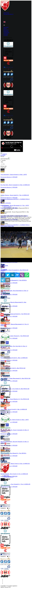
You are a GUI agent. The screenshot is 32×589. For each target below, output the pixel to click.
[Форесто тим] (3, 288)
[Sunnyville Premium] (17, 71)
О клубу (6, 35)
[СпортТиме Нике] (17, 61)
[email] (7, 280)
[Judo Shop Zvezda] (4, 139)
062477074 (6, 12)
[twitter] (7, 275)
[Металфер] (3, 291)
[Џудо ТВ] (17, 41)
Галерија (6, 33)
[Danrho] (3, 319)
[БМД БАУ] (3, 286)
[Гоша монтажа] (3, 297)
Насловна (6, 27)
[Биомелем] (3, 345)
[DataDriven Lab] (17, 52)
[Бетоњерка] (3, 284)
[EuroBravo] (17, 64)
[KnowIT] (3, 342)
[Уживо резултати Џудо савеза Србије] (17, 85)
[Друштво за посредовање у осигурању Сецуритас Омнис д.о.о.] (3, 357)
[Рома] (3, 294)
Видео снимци (7, 206)
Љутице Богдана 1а (8, 14)
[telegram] (3, 280)
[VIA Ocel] (17, 80)
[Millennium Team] (17, 45)
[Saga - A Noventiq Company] (3, 349)
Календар (6, 31)
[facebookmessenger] (17, 275)
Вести (5, 28)
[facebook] (3, 275)
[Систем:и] (17, 69)
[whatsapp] (26, 275)
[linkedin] (12, 275)
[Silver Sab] (3, 336)
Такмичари (6, 32)
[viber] (22, 275)
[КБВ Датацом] (17, 75)
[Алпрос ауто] (3, 364)
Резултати (6, 29)
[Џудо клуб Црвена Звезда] (5, 10)
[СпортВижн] (3, 361)
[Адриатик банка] (17, 67)
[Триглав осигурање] (17, 58)
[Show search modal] (5, 139)
